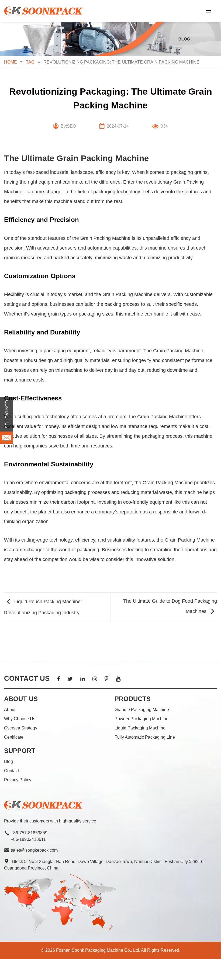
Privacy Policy (17, 780)
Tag (30, 62)
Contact (11, 770)
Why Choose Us (19, 718)
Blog (8, 761)
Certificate (13, 737)
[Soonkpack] (44, 10)
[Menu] (208, 10)
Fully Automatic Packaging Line (145, 737)
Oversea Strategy (20, 728)
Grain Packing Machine (105, 238)
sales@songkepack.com (34, 850)
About (9, 709)
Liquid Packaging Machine (140, 728)
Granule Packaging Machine (142, 709)
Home (10, 62)
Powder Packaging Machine (141, 718)
